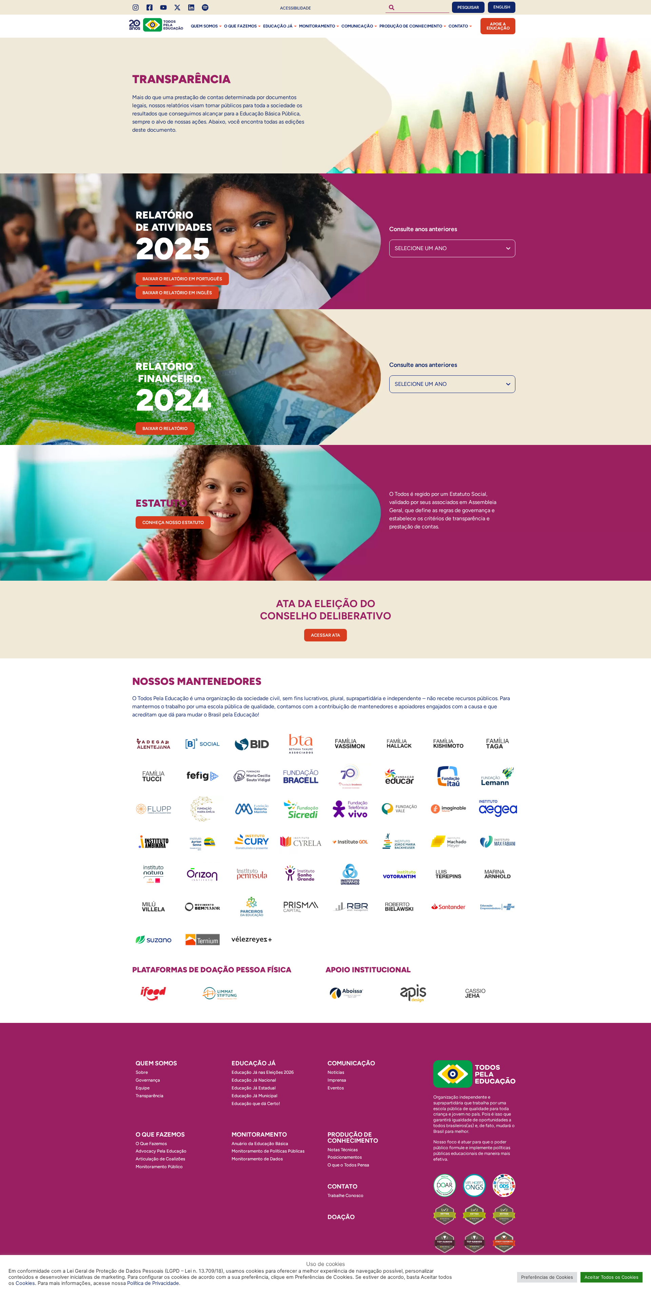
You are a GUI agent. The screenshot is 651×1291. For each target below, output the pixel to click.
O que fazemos (240, 26)
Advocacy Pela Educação (161, 1151)
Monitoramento (317, 26)
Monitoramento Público (159, 1166)
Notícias (336, 1072)
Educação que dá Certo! (256, 1103)
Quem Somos (204, 26)
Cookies (25, 1283)
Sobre (142, 1072)
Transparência (149, 1095)
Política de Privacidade (153, 1283)
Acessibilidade (295, 8)
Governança (148, 1080)
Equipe (143, 1087)
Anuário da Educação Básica (260, 1143)
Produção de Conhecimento (410, 26)
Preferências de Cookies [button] (547, 1277)
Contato (458, 26)
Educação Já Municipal (254, 1095)
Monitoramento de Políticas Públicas (268, 1151)
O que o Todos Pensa (348, 1164)
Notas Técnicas (343, 1149)
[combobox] (417, 7)
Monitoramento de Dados (257, 1158)
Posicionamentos (345, 1157)
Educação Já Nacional (254, 1080)
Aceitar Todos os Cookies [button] (611, 1277)
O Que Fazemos (151, 1143)
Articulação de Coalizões (160, 1158)
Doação (341, 1217)
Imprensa (337, 1080)
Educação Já (278, 26)
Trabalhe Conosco (345, 1195)
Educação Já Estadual (254, 1087)
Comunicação (357, 26)
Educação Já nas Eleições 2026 (263, 1072)
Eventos (336, 1087)
